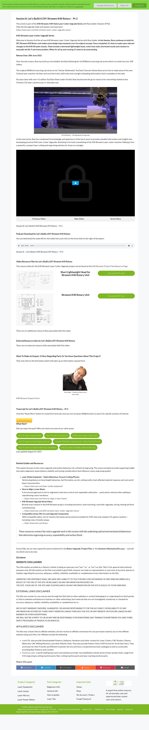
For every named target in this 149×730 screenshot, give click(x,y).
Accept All (139, 5)
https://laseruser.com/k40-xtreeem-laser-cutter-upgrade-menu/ (43, 30)
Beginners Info (53, 687)
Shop (79, 691)
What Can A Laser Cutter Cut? (85, 435)
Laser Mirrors (24, 695)
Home (79, 687)
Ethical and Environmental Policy (69, 709)
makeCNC (26, 640)
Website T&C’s (87, 709)
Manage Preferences (105, 5)
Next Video (79, 219)
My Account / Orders (85, 695)
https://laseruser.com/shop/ (36, 523)
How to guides (53, 695)
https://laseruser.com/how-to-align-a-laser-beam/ (45, 498)
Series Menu (115, 219)
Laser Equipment (25, 687)
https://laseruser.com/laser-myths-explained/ (43, 486)
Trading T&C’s (99, 709)
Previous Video (39, 219)
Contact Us (129, 709)
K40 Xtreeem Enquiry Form (28, 398)
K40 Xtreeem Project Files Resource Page (110, 266)
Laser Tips (51, 699)
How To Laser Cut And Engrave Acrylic (34, 441)
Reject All (124, 5)
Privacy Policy (110, 709)
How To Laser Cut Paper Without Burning (78, 447)
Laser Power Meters (26, 699)
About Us (120, 709)
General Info (52, 691)
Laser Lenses (23, 691)
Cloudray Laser (28, 653)
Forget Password (84, 699)
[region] (74, 5)
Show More (25, 420)
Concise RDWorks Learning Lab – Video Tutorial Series (77, 441)
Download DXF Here (116, 273)
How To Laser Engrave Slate (29, 435)
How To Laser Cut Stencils (57, 435)
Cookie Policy (79, 6)
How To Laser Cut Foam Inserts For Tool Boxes (37, 447)
